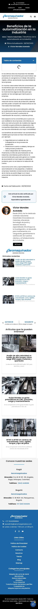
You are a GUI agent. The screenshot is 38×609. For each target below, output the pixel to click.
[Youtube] (22, 531)
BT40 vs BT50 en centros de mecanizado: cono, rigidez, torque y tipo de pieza (25, 297)
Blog (20, 8)
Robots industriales (19, 578)
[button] (34, 16)
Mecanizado (19, 576)
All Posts (18, 244)
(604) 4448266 (23, 483)
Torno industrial (19, 582)
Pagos (27, 8)
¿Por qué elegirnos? (19, 9)
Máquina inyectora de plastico (19, 588)
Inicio (4, 37)
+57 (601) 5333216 (23, 504)
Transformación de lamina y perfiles (19, 584)
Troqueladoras (19, 586)
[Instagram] (19, 531)
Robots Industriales (15, 37)
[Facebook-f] (15, 531)
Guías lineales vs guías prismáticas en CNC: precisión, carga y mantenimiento (23, 280)
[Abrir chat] (33, 604)
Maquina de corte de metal (19, 574)
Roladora (19, 580)
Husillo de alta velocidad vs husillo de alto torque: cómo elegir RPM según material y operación (25, 262)
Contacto (11, 8)
